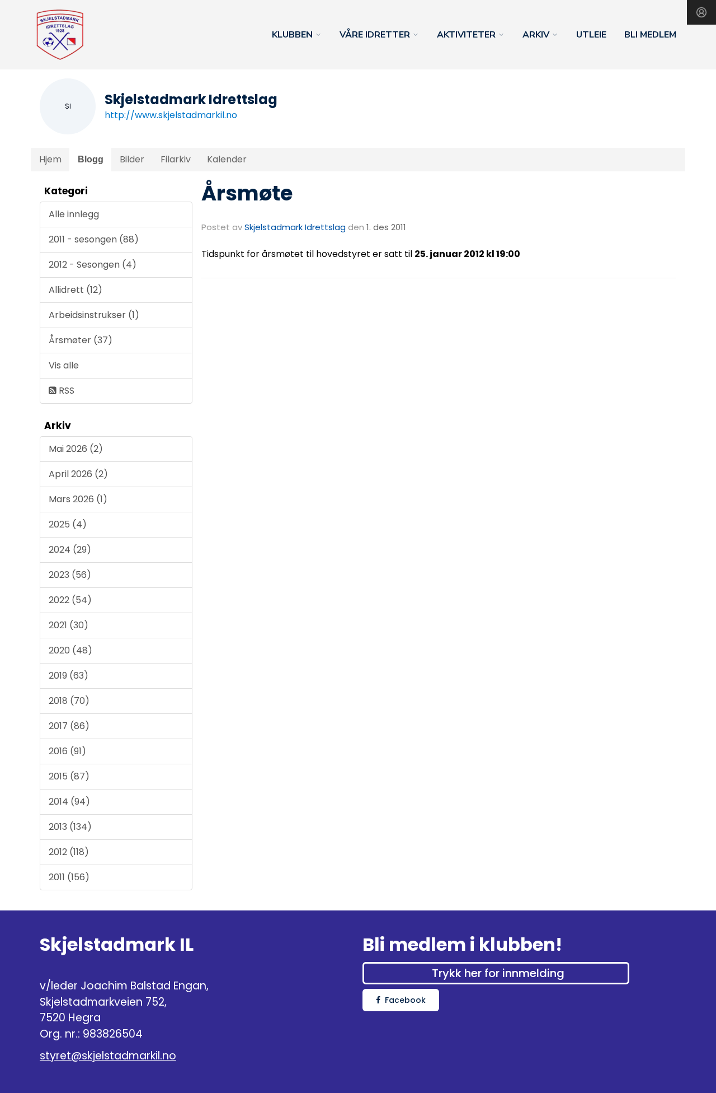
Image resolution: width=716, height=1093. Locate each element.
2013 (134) (70, 826)
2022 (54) (70, 600)
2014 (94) (69, 801)
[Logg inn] (701, 12)
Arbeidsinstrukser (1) (94, 315)
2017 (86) (69, 726)
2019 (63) (68, 675)
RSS (65, 390)
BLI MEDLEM (650, 35)
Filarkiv (176, 159)
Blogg (90, 159)
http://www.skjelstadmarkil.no (171, 115)
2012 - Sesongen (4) (92, 264)
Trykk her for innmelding (498, 973)
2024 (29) (70, 549)
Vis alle (64, 365)
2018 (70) (69, 700)
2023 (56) (70, 574)
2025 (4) (68, 524)
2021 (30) (68, 625)
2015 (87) (69, 776)
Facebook (405, 1000)
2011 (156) (69, 877)
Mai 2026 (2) (76, 448)
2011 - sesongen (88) (94, 239)
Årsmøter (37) (80, 340)
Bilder (132, 159)
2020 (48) (70, 650)
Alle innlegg (74, 214)
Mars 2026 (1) (78, 499)
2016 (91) (67, 751)
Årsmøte (247, 193)
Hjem (50, 159)
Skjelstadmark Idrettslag (295, 227)
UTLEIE (591, 35)
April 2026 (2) (78, 474)
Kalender (227, 159)
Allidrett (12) (75, 289)
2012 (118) (69, 852)
